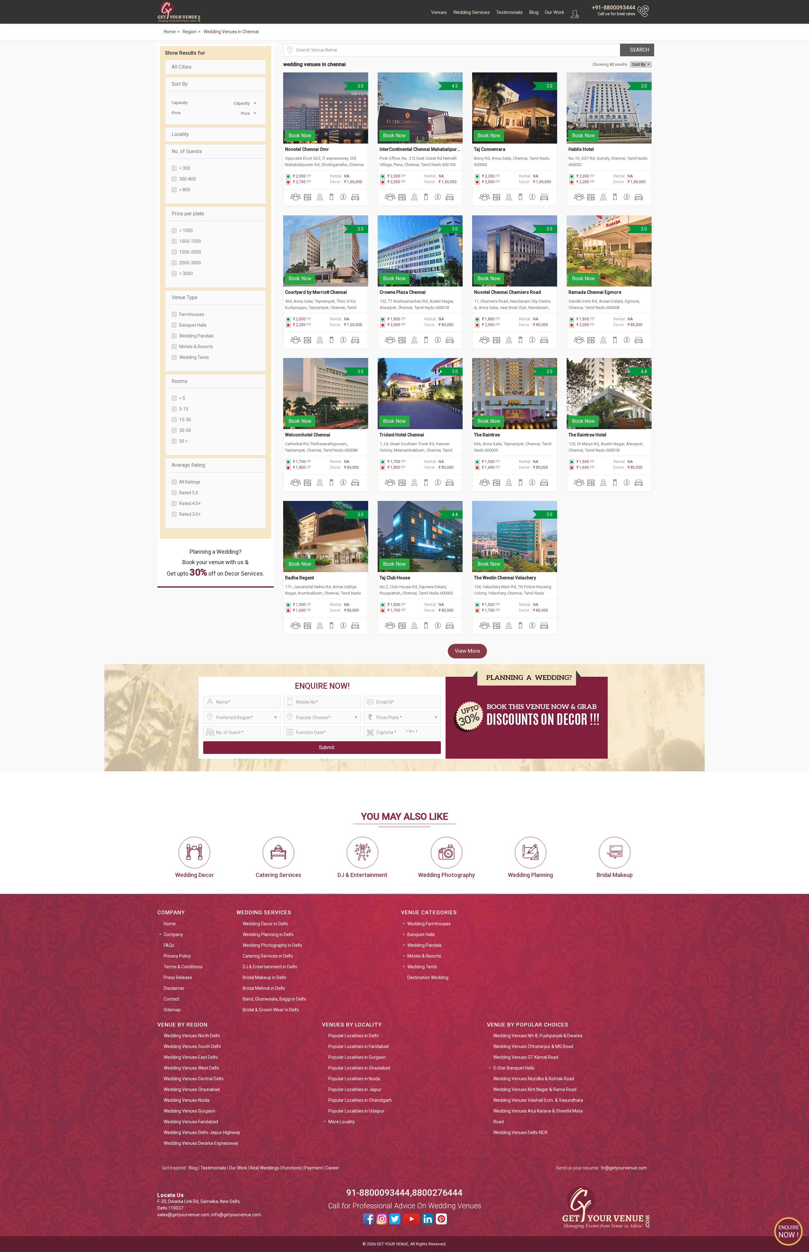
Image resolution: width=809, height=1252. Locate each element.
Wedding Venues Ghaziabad (192, 1089)
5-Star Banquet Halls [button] (513, 1067)
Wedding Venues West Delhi (191, 1067)
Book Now (300, 136)
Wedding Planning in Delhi (268, 934)
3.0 (359, 86)
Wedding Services (471, 12)
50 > (183, 441)
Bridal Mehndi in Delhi (264, 988)
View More (467, 651)
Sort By (180, 84)
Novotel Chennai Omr (307, 149)
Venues (439, 12)
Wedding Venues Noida (187, 1100)
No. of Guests (187, 151)
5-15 (183, 408)
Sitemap (172, 1009)
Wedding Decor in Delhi (265, 923)
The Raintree (487, 434)
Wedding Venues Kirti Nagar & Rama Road (534, 1089)
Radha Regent (299, 577)
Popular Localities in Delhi (353, 1035)
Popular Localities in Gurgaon (357, 1057)
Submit (326, 747)
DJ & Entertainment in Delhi (270, 966)
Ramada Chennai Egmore (595, 292)
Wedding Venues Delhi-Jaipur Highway (202, 1132)
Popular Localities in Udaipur (356, 1110)
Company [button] (173, 934)
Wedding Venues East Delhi (191, 1057)
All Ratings (189, 481)
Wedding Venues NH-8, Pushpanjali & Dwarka (537, 1035)
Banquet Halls (193, 325)
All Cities (182, 67)
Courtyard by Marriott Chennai (316, 292)
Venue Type (185, 297)
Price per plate (188, 214)
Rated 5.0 (188, 492)
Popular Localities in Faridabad (358, 1046)
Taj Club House (395, 577)
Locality (180, 134)
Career (332, 1167)
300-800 (187, 179)
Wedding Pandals (196, 335)
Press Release (178, 977)
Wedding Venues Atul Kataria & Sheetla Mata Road (538, 1116)
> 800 (184, 189)
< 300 (184, 168)
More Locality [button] (341, 1121)
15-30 (185, 419)
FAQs (169, 945)
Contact (171, 999)
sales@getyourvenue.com (183, 1214)
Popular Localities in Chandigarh (360, 1100)
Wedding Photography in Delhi (272, 945)
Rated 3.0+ (190, 514)
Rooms (179, 381)
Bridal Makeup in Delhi (264, 977)
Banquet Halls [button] (421, 934)
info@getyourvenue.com (236, 1214)
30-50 (185, 430)
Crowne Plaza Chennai (403, 292)
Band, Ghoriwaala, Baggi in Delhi (274, 999)
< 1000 (186, 230)
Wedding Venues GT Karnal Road (525, 1057)
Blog (533, 12)
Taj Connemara (489, 149)
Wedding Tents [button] (422, 966)
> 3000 (186, 273)
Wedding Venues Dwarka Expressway (201, 1143)
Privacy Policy (177, 956)
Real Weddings (264, 1167)
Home (170, 923)
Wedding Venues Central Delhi (193, 1078)
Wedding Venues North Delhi (192, 1035)
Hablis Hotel (581, 149)
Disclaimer (174, 988)
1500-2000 (190, 252)
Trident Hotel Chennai (402, 434)
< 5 (182, 398)
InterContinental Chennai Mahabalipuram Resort (420, 149)
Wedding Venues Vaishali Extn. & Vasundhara (538, 1100)
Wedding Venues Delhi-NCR (520, 1132)
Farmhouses (191, 314)
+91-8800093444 (613, 7)
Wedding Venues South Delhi (192, 1046)
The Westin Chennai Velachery (505, 577)
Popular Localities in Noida (354, 1078)
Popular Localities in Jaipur (354, 1089)
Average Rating (188, 465)
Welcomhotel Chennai (307, 434)
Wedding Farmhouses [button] (429, 923)
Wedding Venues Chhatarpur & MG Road (533, 1046)
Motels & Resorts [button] (424, 956)
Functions (291, 1167)
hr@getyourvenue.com (624, 1167)
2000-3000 (190, 262)
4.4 (643, 371)
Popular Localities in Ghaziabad (359, 1067)
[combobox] (235, 103)
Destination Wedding (427, 977)
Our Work (554, 12)
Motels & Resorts (196, 346)
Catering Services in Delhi (268, 956)
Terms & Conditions (183, 966)
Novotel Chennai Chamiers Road (507, 292)
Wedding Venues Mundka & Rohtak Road (533, 1078)
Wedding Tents (194, 357)
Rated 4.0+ (190, 503)
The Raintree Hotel (587, 434)
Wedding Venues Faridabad (191, 1121)
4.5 (454, 86)
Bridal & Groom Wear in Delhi (271, 1009)
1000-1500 (190, 241)
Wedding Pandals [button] (424, 945)
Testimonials (509, 12)
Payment (313, 1167)
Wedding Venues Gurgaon (189, 1110)
